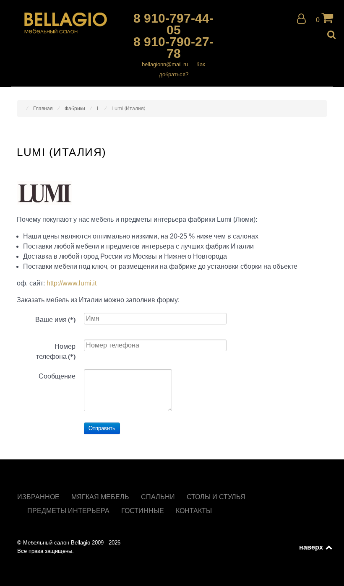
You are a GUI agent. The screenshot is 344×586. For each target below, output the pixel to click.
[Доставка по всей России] (65, 23)
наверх (311, 547)
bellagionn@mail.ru (165, 64)
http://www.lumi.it (71, 283)
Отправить (102, 428)
